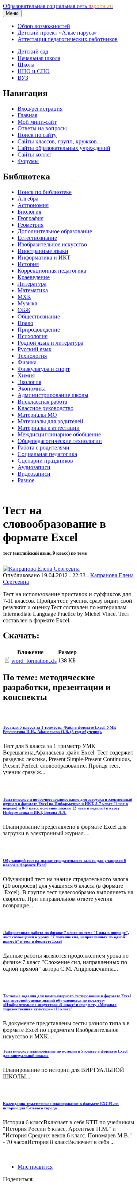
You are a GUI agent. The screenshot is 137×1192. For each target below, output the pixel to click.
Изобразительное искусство (52, 244)
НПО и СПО (34, 71)
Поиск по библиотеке (45, 192)
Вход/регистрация (40, 109)
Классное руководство (45, 408)
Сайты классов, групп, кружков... (59, 141)
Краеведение (34, 277)
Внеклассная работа (42, 402)
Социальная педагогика (47, 454)
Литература (32, 284)
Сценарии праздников (45, 461)
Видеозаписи (34, 474)
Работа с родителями (43, 447)
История (28, 264)
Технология (32, 356)
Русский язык (35, 349)
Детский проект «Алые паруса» (57, 32)
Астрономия (33, 205)
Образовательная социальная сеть (58, 6)
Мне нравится (35, 1167)
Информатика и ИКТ (44, 257)
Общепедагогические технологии (60, 441)
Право (25, 323)
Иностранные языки (43, 251)
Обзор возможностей (44, 26)
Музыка (27, 303)
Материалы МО (37, 415)
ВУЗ (23, 78)
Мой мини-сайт (37, 122)
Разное (26, 480)
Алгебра (28, 198)
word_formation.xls (34, 661)
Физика (27, 362)
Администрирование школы (53, 395)
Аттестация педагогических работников (68, 39)
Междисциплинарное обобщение (59, 434)
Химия (26, 375)
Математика (33, 290)
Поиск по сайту (37, 135)
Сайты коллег (35, 154)
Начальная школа (39, 58)
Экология (29, 382)
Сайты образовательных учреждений (64, 148)
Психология (32, 336)
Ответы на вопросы (42, 128)
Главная (27, 115)
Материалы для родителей (50, 421)
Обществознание (39, 316)
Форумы (28, 161)
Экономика (32, 388)
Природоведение (39, 329)
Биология (29, 212)
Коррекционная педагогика (52, 271)
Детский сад (33, 51)
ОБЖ (24, 310)
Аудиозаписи (34, 467)
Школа (26, 65)
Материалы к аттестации (49, 428)
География (30, 218)
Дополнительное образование (55, 231)
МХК (24, 297)
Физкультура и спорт (44, 369)
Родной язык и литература (50, 343)
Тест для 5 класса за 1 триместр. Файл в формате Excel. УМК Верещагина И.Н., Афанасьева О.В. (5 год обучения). (59, 729)
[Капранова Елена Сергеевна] (41, 569)
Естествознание (37, 238)
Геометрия (30, 225)
